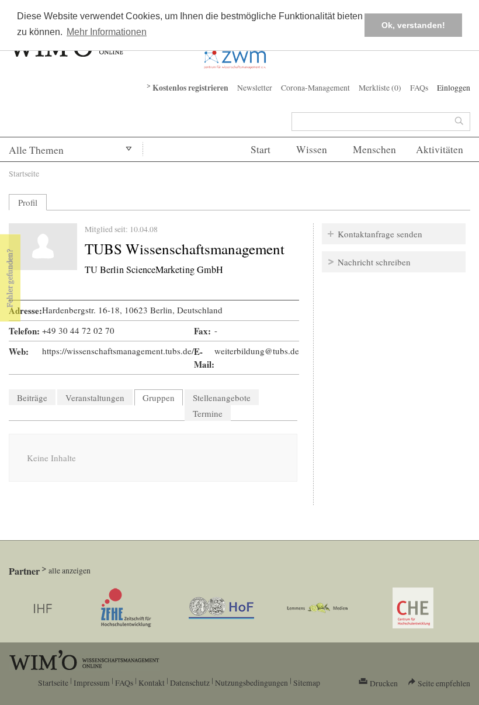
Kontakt (151, 682)
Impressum (92, 682)
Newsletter (254, 87)
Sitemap (306, 682)
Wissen (311, 149)
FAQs (419, 87)
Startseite (24, 173)
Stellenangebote (222, 397)
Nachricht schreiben (374, 262)
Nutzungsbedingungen (251, 682)
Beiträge (32, 397)
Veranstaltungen (94, 397)
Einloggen (453, 87)
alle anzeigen (69, 570)
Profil (27, 202)
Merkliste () (380, 87)
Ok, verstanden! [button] (413, 25)
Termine (208, 413)
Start (260, 149)
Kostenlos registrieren (190, 88)
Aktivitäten (439, 149)
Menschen (374, 149)
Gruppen (163, 397)
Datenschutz (190, 682)
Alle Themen (36, 150)
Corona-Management (315, 87)
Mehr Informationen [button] (107, 32)
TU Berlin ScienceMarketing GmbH (154, 269)
